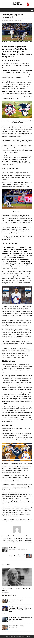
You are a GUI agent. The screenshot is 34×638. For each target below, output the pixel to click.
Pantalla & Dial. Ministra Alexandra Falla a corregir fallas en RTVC (20, 618)
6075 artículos (24, 536)
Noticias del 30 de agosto (16, 600)
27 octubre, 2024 (7, 20)
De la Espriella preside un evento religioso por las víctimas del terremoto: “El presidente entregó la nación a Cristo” (20, 609)
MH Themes (27, 636)
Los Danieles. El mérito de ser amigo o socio (16, 589)
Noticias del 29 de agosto (16, 625)
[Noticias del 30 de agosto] (5, 602)
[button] (32, 10)
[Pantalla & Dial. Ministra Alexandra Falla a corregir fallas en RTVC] (5, 621)
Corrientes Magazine (18, 20)
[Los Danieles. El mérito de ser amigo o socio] (17, 585)
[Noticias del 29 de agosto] (5, 629)
